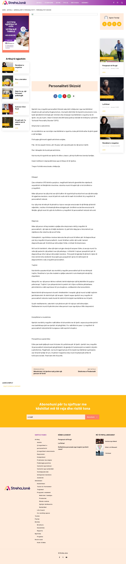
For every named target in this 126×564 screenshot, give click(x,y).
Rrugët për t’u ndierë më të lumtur (20, 122)
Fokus (6, 83)
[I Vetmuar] (100, 453)
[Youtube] (119, 24)
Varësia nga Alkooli (111, 441)
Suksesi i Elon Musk (20, 108)
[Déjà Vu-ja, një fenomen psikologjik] (7, 93)
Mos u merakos (21, 79)
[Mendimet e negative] (112, 128)
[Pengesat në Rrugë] (112, 50)
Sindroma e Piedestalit (87, 371)
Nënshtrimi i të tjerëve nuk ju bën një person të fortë (48, 372)
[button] (122, 2)
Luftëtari (106, 104)
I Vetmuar (108, 453)
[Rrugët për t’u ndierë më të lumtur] (7, 122)
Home (4, 10)
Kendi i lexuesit (107, 58)
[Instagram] (117, 2)
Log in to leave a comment (11, 386)
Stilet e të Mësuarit (111, 447)
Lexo (16, 70)
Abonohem (91, 417)
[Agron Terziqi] (106, 18)
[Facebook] (113, 2)
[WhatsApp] (69, 96)
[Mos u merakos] (7, 80)
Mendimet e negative (19, 66)
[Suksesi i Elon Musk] (7, 109)
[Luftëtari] (112, 89)
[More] (74, 96)
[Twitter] (60, 96)
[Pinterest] (64, 96)
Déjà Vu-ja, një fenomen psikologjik (20, 93)
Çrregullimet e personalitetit (24, 10)
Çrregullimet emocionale (8, 68)
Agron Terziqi (114, 18)
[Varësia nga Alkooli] (100, 441)
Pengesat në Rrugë (109, 65)
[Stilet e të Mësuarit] (100, 447)
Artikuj (10, 10)
